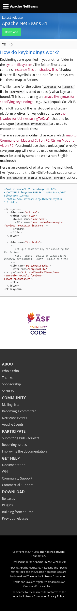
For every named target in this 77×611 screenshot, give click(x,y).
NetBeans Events (14, 418)
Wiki (5, 471)
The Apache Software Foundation (46, 576)
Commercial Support (17, 485)
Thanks (7, 377)
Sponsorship (11, 384)
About (8, 364)
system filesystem (19, 64)
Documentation (13, 465)
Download (11, 32)
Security (8, 391)
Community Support (17, 478)
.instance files (24, 69)
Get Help (11, 458)
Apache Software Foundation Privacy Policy (38, 596)
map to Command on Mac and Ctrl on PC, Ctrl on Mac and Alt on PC (38, 140)
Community (14, 397)
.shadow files (48, 69)
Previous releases (15, 518)
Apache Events (13, 424)
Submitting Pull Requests (20, 438)
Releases (8, 498)
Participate (14, 431)
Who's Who (10, 371)
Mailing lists (10, 404)
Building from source (17, 512)
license (48, 562)
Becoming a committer (19, 411)
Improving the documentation (24, 451)
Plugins (7, 505)
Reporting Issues (14, 444)
